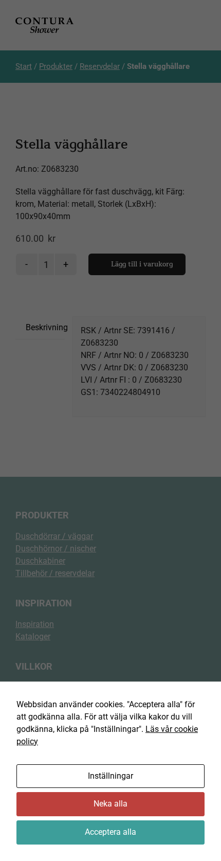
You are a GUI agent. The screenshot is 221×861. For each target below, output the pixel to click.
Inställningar (110, 776)
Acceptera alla (110, 832)
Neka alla (110, 804)
